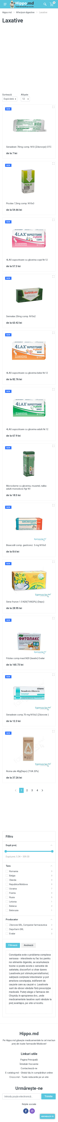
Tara (8, 866)
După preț (11, 845)
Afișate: (25, 94)
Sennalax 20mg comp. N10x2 (21, 316)
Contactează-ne (29, 1068)
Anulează (28, 945)
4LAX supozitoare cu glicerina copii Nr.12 (27, 259)
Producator (12, 919)
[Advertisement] (29, 61)
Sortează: (7, 94)
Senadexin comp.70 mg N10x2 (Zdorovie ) (27, 714)
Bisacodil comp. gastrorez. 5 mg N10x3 (26, 545)
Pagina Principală (29, 1059)
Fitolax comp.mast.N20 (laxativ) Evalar (25, 658)
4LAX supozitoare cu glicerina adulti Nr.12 (27, 429)
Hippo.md (7, 12)
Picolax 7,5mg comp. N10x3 (20, 203)
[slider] (5, 851)
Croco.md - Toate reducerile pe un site (29, 1077)
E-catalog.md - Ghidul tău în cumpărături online (29, 1072)
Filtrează (12, 945)
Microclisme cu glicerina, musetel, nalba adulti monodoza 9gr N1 (26, 487)
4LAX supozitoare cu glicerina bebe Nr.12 (27, 373)
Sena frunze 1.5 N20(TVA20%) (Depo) (25, 601)
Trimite (48, 1096)
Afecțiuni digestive (25, 12)
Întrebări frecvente (29, 1064)
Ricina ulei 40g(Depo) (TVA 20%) (22, 771)
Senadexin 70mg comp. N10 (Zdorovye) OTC (29, 146)
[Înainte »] (42, 790)
